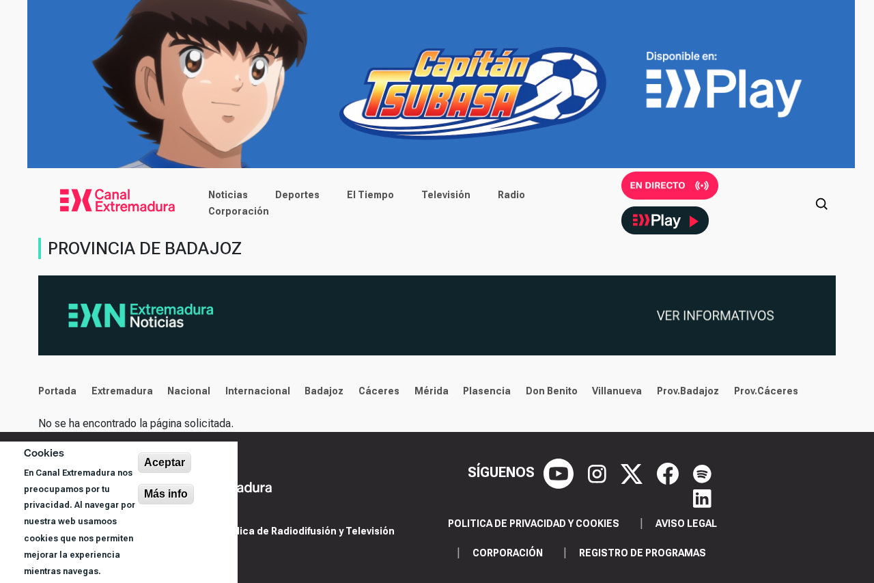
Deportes (297, 194)
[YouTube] (560, 472)
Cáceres (378, 390)
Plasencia (487, 390)
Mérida (431, 390)
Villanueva (617, 390)
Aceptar (164, 462)
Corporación (238, 211)
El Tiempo (370, 194)
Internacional (257, 390)
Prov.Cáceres (766, 390)
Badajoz (324, 390)
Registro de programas (642, 552)
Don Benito (552, 390)
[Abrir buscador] (821, 203)
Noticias (228, 194)
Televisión (445, 194)
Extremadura (122, 390)
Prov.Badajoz (688, 390)
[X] (633, 472)
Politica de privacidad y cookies (533, 523)
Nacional (188, 390)
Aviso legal (686, 523)
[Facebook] (669, 472)
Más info (166, 494)
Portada (57, 390)
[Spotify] (702, 472)
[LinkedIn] (702, 497)
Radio (511, 194)
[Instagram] (599, 472)
